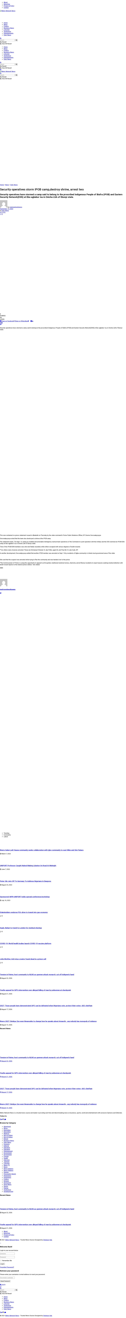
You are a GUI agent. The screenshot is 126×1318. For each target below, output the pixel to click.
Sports (6, 1186)
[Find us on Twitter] (2, 1119)
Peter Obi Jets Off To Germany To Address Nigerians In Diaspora (25, 881)
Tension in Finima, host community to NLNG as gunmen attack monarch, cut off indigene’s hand (37, 975)
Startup (6, 1188)
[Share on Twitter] (29, 321)
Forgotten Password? (7, 1267)
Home (6, 23)
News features (8, 1169)
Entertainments (8, 33)
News (5, 24)
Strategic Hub (47, 1240)
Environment (8, 1153)
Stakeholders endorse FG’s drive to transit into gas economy (24, 912)
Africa (5, 1128)
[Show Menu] (0, 70)
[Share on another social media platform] (0, 325)
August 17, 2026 (6, 1092)
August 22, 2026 (6, 1061)
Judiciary (7, 1162)
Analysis (6, 1134)
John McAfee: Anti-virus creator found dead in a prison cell (23, 959)
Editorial (6, 1146)
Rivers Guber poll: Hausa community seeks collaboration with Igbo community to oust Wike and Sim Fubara (41, 850)
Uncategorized (8, 1191)
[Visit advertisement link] (33, 19)
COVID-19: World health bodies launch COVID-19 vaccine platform (25, 944)
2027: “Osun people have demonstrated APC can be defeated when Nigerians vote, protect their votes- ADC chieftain (46, 1006)
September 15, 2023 (6, 209)
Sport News (7, 1184)
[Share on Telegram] (31, 321)
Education (7, 1148)
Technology (7, 31)
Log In (3, 1284)
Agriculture (7, 1130)
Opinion (6, 1172)
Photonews (7, 1176)
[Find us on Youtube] (5, 1119)
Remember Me (7, 1260)
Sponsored (7, 1183)
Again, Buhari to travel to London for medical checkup (21, 928)
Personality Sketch (10, 1174)
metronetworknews (16, 207)
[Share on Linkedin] (32, 321)
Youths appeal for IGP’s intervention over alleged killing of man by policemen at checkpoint (35, 990)
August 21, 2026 (6, 1077)
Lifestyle (7, 30)
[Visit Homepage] (7, 11)
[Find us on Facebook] (0, 1119)
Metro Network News (12, 1240)
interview (7, 1160)
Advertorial (7, 1126)
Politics (6, 26)
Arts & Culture (8, 1135)
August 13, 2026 (6, 1108)
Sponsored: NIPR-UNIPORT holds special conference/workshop (25, 897)
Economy (7, 1144)
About (5, 2)
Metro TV (7, 1165)
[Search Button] (0, 38)
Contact (6, 8)
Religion (6, 1181)
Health (6, 1158)
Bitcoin (6, 1139)
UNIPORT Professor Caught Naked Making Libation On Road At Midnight (28, 866)
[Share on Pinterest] (2, 323)
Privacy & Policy (9, 6)
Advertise (7, 4)
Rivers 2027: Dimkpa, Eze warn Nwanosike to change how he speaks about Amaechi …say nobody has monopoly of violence (48, 1021)
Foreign (6, 1156)
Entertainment (8, 1151)
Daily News (7, 35)
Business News (9, 28)
